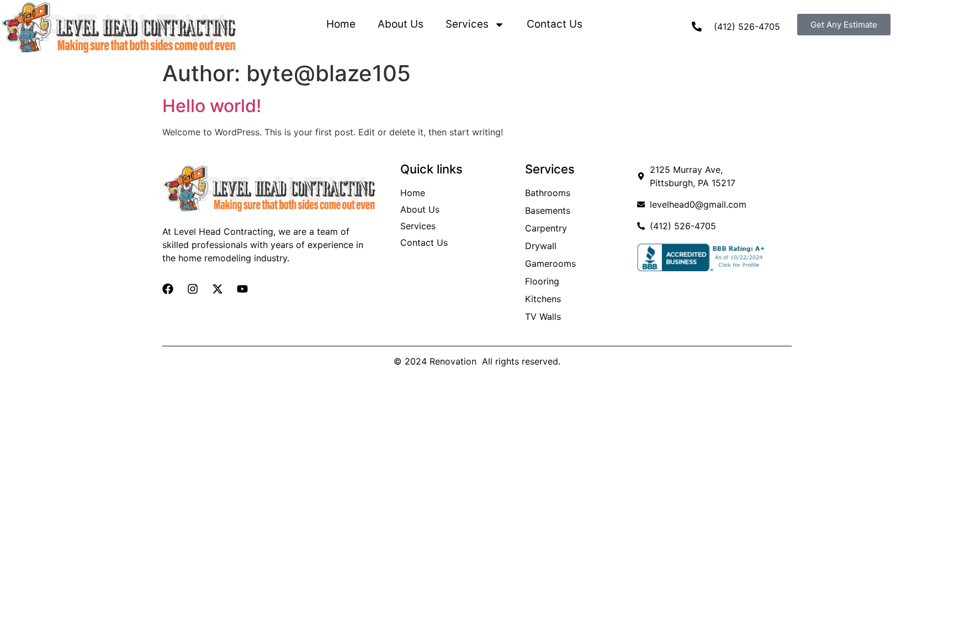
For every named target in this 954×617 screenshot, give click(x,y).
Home (341, 24)
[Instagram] (192, 288)
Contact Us (554, 24)
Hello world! (211, 106)
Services (467, 24)
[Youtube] (242, 288)
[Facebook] (167, 288)
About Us (400, 24)
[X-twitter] (217, 288)
